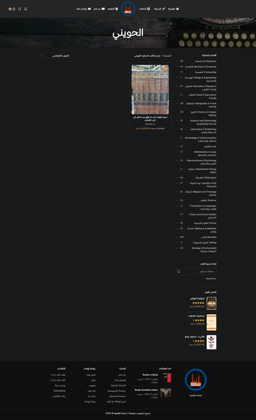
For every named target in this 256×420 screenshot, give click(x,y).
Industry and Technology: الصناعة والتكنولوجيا (203, 122)
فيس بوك (91, 374)
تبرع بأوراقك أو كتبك (116, 401)
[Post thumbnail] (165, 378)
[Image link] (196, 379)
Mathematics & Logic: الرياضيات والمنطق (205, 153)
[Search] (20, 9)
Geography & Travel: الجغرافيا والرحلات (201, 105)
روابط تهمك (90, 401)
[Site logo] (128, 8)
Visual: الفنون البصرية (205, 223)
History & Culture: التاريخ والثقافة (203, 114)
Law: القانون (210, 146)
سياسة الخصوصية (117, 390)
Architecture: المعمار (205, 61)
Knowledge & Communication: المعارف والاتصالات (200, 139)
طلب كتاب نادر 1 (58, 374)
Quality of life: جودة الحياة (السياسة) (203, 185)
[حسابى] (26, 9)
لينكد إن (92, 396)
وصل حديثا (60, 385)
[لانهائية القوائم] (211, 303)
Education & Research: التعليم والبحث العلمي (200, 88)
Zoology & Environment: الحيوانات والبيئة (203, 250)
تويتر (93, 380)
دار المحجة (150, 124)
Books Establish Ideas (146, 390)
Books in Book (150, 374)
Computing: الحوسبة (205, 72)
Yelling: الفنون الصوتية (205, 242)
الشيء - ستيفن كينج (194, 336)
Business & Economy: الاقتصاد (200, 66)
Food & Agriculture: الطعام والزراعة (202, 96)
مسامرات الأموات (196, 315)
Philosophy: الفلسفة (206, 177)
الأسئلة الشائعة (118, 385)
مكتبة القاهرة (120, 413)
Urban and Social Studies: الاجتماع (202, 216)
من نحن (122, 374)
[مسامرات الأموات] (211, 322)
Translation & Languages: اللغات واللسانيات (202, 207)
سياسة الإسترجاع (117, 396)
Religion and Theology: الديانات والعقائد (200, 193)
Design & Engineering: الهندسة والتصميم (200, 79)
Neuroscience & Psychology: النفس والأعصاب (201, 162)
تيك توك (91, 390)
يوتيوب (92, 385)
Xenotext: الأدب (208, 237)
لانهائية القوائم (197, 298)
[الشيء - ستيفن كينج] (211, 342)
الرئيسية (167, 55)
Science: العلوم (208, 200)
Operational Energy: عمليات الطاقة (202, 171)
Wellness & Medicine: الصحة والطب (201, 230)
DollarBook (59, 390)
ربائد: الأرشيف (59, 396)
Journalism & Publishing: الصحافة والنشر (203, 131)
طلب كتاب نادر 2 (57, 380)
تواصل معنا (120, 380)
